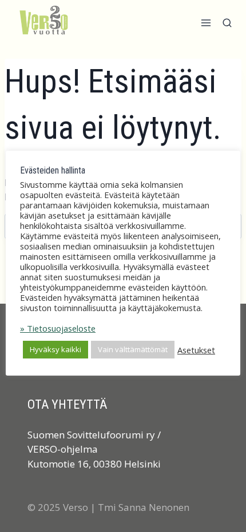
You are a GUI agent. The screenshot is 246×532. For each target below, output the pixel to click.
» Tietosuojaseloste (58, 328)
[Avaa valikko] (205, 26)
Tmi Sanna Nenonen (143, 507)
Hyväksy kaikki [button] (55, 349)
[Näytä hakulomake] (227, 26)
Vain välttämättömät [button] (133, 349)
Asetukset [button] (196, 350)
